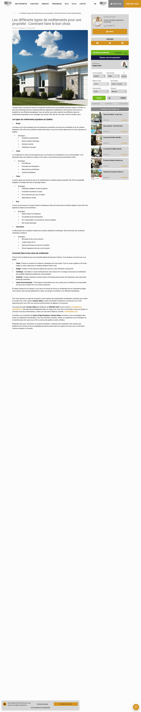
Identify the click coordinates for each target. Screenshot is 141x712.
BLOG (67, 4)
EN (95, 4)
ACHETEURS (34, 4)
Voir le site (110, 103)
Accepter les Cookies (66, 704)
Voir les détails (124, 103)
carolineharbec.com (71, 311)
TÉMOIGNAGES (57, 4)
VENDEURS (45, 4)
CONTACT (83, 4)
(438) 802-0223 (132, 4)
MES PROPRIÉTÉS (21, 4)
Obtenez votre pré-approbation (110, 58)
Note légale (97, 103)
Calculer (99, 98)
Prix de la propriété (97, 73)
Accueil (14, 13)
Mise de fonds (110, 73)
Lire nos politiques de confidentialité (40, 707)
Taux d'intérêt (114, 81)
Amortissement (97, 88)
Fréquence (113, 88)
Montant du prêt (97, 81)
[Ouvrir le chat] (136, 707)
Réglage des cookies (42, 704)
